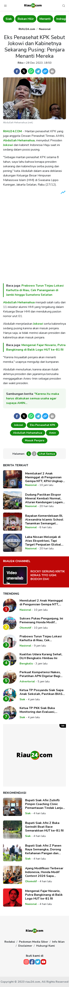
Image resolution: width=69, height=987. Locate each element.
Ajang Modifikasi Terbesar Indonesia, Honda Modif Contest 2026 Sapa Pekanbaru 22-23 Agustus (44, 872)
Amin (52, 433)
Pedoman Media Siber (33, 942)
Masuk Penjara (34, 440)
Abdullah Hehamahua (19, 140)
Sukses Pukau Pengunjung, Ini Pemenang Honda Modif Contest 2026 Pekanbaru (41, 620)
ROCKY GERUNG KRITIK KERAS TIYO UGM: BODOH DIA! (47, 575)
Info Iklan (58, 942)
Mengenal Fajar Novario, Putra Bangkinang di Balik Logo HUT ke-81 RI (44, 894)
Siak (9, 19)
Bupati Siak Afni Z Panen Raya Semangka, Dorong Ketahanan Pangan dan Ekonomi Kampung (43, 849)
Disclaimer (25, 946)
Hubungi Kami (45, 946)
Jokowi (8, 145)
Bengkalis (26, 663)
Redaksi (9, 942)
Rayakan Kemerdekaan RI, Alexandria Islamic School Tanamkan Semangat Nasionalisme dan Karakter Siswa (45, 519)
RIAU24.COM (12, 131)
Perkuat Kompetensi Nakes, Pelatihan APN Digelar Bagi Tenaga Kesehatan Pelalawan (41, 674)
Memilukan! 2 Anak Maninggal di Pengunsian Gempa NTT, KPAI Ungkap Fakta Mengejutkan (44, 477)
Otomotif (25, 628)
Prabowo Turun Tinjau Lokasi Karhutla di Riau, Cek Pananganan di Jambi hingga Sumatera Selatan (35, 290)
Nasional (45, 29)
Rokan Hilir (26, 19)
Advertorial (27, 681)
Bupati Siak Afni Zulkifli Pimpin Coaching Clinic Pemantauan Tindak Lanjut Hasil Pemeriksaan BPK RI (44, 804)
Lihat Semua (47, 454)
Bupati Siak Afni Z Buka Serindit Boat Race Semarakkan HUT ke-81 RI (44, 826)
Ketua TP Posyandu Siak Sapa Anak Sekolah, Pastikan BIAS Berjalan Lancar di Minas (41, 692)
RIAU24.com (27, 29)
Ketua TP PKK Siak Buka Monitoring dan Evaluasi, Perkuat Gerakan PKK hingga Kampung (41, 710)
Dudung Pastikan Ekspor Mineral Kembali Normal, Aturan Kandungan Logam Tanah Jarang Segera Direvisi (44, 498)
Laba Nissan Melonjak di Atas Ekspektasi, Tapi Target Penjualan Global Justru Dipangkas (43, 540)
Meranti (45, 19)
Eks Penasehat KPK (42, 425)
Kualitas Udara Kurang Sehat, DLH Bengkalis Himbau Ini (41, 656)
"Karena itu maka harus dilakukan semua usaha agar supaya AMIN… (32, 398)
